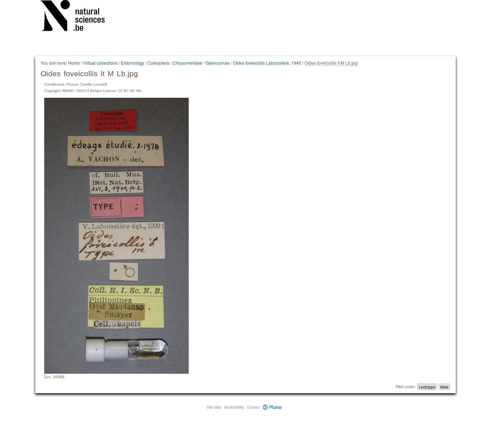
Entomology (132, 63)
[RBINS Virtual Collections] (77, 17)
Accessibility (234, 407)
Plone (272, 407)
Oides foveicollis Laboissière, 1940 (267, 63)
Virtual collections (100, 63)
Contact (253, 407)
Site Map (214, 407)
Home (74, 63)
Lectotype (427, 386)
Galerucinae (218, 63)
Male (444, 386)
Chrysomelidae (187, 63)
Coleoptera (158, 63)
